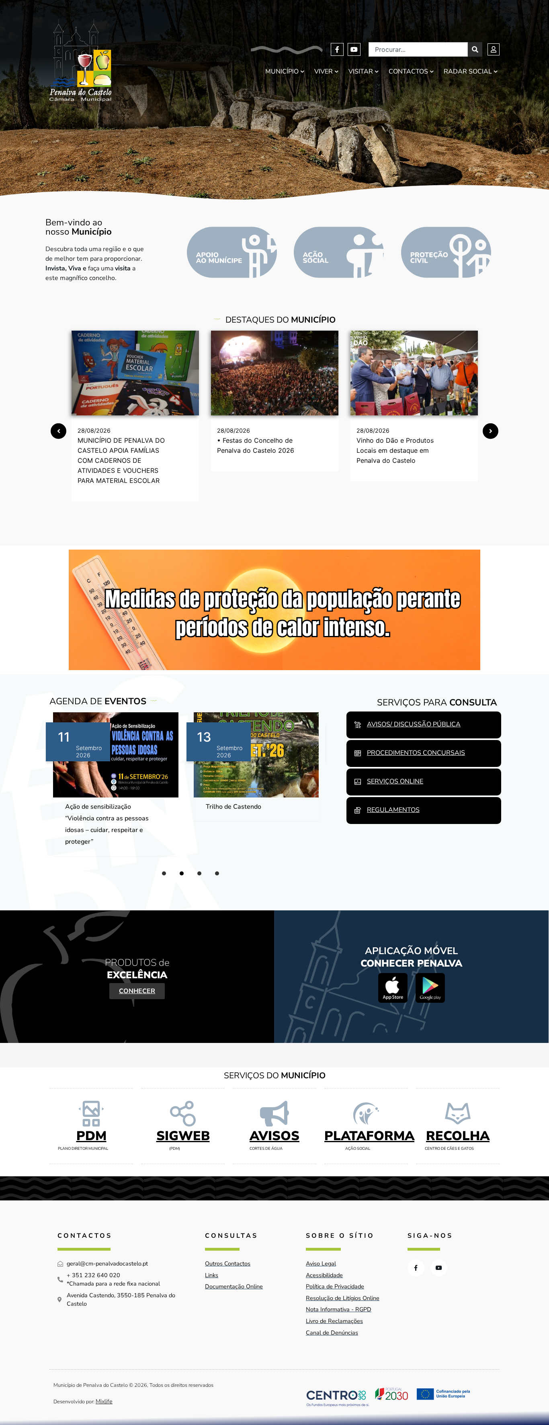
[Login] (493, 49)
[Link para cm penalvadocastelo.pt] (135, 373)
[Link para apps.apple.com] (393, 987)
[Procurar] (475, 49)
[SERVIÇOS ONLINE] (357, 782)
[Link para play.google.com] (430, 987)
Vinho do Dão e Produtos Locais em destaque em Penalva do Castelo (395, 450)
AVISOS (274, 1136)
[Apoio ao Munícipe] (232, 252)
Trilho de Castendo (93, 806)
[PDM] (91, 1114)
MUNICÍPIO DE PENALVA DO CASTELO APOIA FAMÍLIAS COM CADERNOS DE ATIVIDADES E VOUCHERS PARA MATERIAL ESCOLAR (121, 460)
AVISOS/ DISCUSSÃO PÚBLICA (414, 724)
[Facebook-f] (337, 49)
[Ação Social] (339, 252)
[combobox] (418, 49)
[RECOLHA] (458, 1114)
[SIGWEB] (183, 1114)
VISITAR (360, 71)
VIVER (323, 71)
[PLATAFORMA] (366, 1114)
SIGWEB (183, 1136)
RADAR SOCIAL (468, 71)
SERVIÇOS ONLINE (395, 781)
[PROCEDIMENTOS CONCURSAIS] (357, 753)
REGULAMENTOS (393, 810)
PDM (91, 1136)
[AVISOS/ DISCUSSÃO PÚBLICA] (357, 725)
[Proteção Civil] (446, 252)
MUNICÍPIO (282, 71)
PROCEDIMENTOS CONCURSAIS (416, 752)
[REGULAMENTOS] (357, 810)
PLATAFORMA (369, 1136)
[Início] (80, 60)
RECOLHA (458, 1136)
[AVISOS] (274, 1114)
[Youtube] (354, 49)
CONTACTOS (408, 71)
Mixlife (104, 1401)
